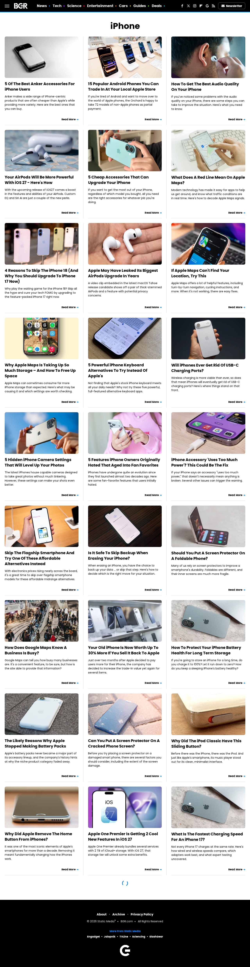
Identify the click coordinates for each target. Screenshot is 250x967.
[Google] (207, 5)
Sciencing (138, 936)
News (42, 6)
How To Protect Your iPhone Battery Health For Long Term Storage (206, 650)
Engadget (93, 936)
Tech (57, 6)
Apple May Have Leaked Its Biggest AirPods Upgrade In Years (123, 273)
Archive (118, 914)
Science (74, 6)
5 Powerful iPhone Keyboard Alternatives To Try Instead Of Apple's (117, 370)
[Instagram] (194, 5)
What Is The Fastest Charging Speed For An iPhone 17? (207, 836)
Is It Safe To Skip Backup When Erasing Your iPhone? (118, 555)
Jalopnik (109, 936)
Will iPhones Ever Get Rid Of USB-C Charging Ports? (205, 368)
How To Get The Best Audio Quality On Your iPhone (205, 86)
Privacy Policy (142, 914)
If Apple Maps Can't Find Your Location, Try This (200, 273)
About (102, 914)
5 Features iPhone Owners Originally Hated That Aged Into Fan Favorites (124, 462)
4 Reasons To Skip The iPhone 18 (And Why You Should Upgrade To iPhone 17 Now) (41, 276)
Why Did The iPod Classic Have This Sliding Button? (206, 743)
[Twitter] (188, 5)
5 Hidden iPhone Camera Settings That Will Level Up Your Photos (38, 462)
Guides (139, 6)
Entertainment (100, 6)
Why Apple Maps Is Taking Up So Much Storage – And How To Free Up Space (40, 370)
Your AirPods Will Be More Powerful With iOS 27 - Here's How (39, 180)
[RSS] (213, 5)
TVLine (124, 936)
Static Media (105, 921)
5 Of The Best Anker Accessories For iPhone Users (40, 86)
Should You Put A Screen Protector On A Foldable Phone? (208, 555)
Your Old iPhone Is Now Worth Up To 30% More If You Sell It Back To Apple (123, 650)
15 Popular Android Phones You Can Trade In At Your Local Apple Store (123, 86)
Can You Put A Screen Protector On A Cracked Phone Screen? (124, 743)
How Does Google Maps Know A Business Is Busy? (36, 650)
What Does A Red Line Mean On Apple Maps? (208, 180)
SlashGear (156, 936)
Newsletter (234, 6)
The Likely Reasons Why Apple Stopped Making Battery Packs (35, 743)
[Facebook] (182, 5)
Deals (157, 6)
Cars (123, 6)
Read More (69, 119)
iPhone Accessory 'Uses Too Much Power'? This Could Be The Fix (204, 462)
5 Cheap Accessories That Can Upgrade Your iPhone (118, 180)
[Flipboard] (201, 5)
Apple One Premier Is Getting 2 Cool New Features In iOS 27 (123, 836)
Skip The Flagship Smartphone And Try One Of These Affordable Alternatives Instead (39, 558)
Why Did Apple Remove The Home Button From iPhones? (38, 836)
